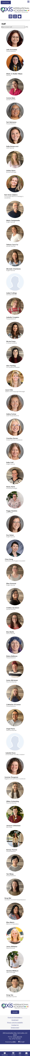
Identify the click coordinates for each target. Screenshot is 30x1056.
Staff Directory (5, 1054)
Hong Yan (9, 995)
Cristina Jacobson (12, 608)
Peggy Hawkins (11, 511)
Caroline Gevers (12, 438)
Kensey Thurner (11, 850)
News (20, 1054)
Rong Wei (8, 898)
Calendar (13, 1054)
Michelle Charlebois (13, 269)
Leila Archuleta (11, 49)
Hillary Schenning (12, 801)
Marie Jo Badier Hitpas (14, 74)
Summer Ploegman (11, 777)
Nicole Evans (11, 341)
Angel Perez (10, 729)
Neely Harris (10, 487)
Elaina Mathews (11, 656)
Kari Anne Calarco (10, 195)
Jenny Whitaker (11, 946)
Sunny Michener (12, 680)
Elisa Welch (10, 922)
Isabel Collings (11, 293)
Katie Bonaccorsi (12, 146)
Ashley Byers (10, 170)
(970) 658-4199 (17, 1037)
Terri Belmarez (11, 122)
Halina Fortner (11, 414)
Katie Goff (9, 462)
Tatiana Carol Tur (12, 245)
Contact (26, 1054)
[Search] (27, 27)
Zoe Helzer (10, 535)
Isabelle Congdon (12, 317)
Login (21, 1042)
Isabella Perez (11, 753)
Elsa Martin (10, 632)
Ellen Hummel (11, 583)
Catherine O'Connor (13, 704)
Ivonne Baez (10, 98)
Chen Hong (9, 559)
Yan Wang (9, 874)
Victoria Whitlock (12, 971)
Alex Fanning (11, 366)
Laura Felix (9, 390)
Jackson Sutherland (13, 825)
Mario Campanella (13, 220)
